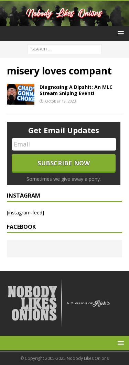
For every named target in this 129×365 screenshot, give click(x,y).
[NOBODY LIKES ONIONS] (64, 22)
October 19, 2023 (60, 101)
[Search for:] (64, 49)
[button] (119, 33)
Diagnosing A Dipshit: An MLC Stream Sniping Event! (76, 90)
